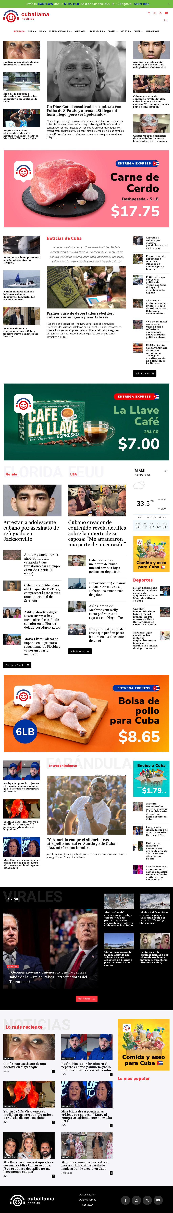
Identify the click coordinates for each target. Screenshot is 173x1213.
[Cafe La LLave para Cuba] (86, 422)
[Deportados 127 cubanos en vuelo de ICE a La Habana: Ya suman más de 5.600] (77, 583)
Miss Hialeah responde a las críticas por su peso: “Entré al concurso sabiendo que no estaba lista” (21, 864)
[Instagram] (155, 13)
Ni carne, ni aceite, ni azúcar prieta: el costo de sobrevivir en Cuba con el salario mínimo (156, 307)
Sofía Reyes (66, 1172)
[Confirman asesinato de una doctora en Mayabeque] (21, 50)
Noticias (12, 966)
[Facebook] (149, 13)
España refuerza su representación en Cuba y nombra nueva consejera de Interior (20, 332)
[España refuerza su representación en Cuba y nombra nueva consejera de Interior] (21, 316)
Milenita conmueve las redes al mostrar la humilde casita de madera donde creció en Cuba (157, 811)
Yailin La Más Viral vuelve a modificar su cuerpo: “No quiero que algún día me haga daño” (21, 825)
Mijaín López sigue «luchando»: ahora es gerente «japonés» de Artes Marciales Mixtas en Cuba (20, 134)
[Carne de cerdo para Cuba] (86, 188)
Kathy (6, 1071)
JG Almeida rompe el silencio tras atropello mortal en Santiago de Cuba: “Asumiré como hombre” (82, 844)
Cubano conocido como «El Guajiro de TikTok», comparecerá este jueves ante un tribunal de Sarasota (42, 593)
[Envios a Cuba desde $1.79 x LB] (151, 779)
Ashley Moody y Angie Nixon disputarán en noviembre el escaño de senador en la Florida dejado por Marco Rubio (42, 620)
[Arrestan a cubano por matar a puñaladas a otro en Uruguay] (21, 245)
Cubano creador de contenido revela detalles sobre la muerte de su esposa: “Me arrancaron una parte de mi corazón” (151, 101)
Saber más (141, 4)
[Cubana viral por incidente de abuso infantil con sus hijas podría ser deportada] (151, 123)
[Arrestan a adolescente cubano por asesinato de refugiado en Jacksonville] (151, 50)
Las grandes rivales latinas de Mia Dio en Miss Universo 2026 (157, 831)
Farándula (67, 1058)
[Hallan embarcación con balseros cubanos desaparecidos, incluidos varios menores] (21, 279)
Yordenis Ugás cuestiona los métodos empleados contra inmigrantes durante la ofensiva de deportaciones (145, 640)
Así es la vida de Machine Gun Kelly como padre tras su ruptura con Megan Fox (106, 612)
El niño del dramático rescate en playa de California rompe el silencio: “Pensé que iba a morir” (154, 918)
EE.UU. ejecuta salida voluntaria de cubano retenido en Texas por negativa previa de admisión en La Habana (156, 354)
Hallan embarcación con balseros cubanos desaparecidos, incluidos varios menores (19, 295)
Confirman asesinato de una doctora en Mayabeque (21, 63)
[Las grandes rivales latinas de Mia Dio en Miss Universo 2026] (138, 830)
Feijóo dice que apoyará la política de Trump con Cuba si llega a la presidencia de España (156, 285)
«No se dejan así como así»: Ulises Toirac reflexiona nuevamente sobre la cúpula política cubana (156, 329)
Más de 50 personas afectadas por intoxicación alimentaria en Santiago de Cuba (20, 97)
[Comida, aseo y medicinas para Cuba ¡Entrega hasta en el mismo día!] (151, 554)
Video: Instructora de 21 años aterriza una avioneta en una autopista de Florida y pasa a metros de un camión (118, 959)
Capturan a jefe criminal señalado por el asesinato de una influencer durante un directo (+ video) (154, 957)
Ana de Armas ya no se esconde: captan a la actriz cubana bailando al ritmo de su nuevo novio (157, 873)
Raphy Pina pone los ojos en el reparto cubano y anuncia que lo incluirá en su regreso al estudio (21, 787)
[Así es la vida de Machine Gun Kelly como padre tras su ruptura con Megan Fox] (77, 606)
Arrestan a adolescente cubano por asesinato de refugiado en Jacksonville (149, 65)
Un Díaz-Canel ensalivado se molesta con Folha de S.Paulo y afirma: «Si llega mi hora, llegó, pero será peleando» (84, 111)
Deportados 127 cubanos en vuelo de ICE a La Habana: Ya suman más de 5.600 (107, 589)
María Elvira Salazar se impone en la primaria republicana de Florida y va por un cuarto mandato (42, 646)
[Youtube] (166, 13)
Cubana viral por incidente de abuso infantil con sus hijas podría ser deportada (150, 138)
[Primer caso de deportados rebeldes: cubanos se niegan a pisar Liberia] (86, 287)
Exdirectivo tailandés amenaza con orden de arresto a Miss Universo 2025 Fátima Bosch (157, 851)
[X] (160, 13)
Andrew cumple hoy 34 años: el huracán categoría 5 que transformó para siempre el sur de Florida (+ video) (42, 564)
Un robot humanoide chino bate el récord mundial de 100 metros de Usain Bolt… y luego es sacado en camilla (144, 617)
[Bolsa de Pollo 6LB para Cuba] (86, 713)
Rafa (63, 1074)
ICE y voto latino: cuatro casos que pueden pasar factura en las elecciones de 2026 (107, 635)
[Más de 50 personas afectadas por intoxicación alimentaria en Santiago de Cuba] (21, 81)
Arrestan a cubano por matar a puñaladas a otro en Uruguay (21, 260)
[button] (165, 20)
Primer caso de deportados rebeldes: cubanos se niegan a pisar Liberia (80, 315)
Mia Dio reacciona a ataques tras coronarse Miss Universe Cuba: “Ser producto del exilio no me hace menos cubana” (28, 1167)
